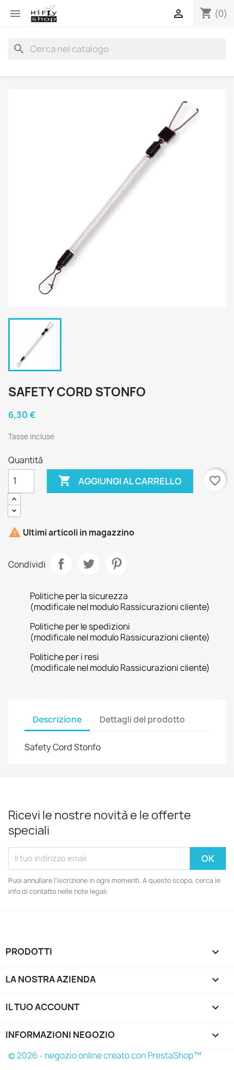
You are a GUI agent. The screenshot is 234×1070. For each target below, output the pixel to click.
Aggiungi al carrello (120, 480)
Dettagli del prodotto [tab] (142, 719)
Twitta (89, 564)
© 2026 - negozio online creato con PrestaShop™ (104, 1055)
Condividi (61, 564)
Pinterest (116, 564)
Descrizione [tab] (57, 719)
